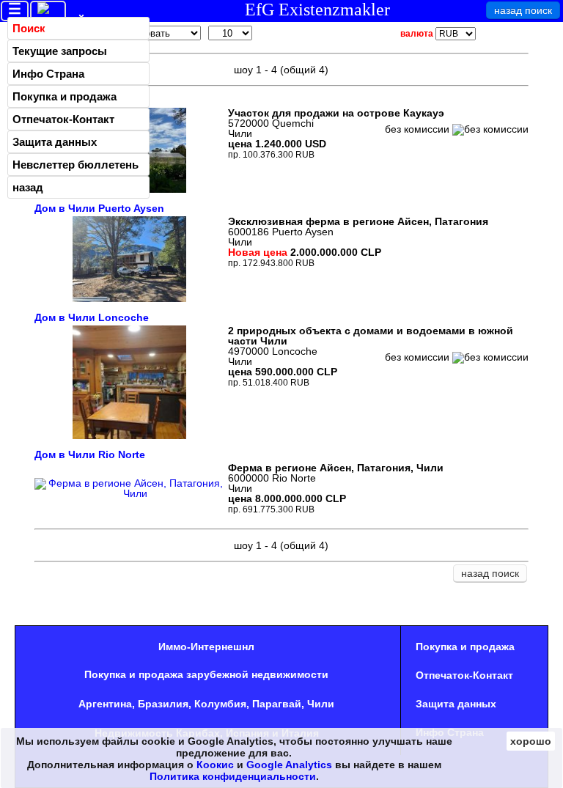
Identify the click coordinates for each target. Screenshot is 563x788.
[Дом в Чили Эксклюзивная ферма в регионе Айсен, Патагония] (129, 298)
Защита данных (54, 142)
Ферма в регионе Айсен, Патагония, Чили (336, 468)
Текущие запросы (59, 51)
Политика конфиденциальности (233, 776)
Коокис (215, 764)
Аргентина (105, 704)
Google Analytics (289, 764)
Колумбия (220, 704)
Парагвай (276, 704)
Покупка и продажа (64, 96)
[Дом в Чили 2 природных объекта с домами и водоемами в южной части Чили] (129, 435)
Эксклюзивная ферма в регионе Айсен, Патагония (358, 221)
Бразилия (163, 704)
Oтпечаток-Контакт (63, 119)
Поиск (28, 28)
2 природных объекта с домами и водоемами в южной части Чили (370, 336)
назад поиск (523, 10)
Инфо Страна (48, 73)
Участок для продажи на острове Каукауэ (336, 113)
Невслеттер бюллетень (75, 164)
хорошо (530, 741)
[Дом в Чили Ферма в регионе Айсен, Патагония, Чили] (129, 493)
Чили (320, 704)
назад (27, 187)
